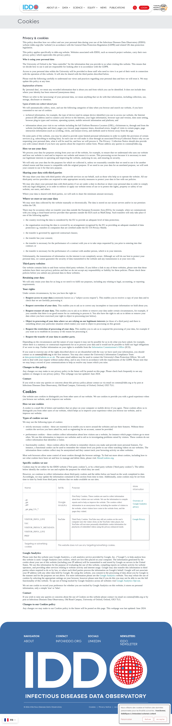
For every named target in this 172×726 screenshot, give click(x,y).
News (103, 7)
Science (78, 7)
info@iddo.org (68, 641)
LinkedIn (94, 641)
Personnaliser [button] (126, 719)
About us (52, 7)
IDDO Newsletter (128, 642)
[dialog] (144, 714)
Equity (91, 7)
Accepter (160, 719)
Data (65, 7)
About (29, 641)
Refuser (148, 719)
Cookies (92, 707)
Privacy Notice (105, 707)
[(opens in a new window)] (160, 7)
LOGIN (144, 7)
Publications (117, 7)
